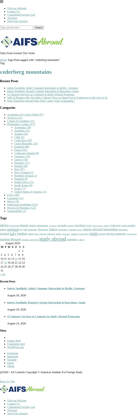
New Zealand (24, 172)
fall (20, 229)
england (13, 229)
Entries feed (14, 340)
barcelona (80, 225)
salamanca (66, 234)
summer (72, 239)
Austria (21, 133)
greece (79, 230)
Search (38, 27)
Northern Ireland (25, 175)
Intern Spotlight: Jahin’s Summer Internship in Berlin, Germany (42, 87)
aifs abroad (14, 225)
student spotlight (30, 239)
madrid (31, 234)
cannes (106, 226)
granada (72, 229)
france (53, 229)
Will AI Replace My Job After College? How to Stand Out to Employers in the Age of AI (57, 97)
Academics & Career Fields (25, 114)
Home (3, 59)
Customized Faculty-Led (21, 14)
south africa (84, 234)
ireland (4, 233)
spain (93, 233)
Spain (20, 188)
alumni (23, 225)
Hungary (22, 162)
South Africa (24, 182)
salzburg (74, 234)
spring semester (116, 233)
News (13, 201)
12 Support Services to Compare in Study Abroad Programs (40, 94)
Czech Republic (26, 143)
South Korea (23, 185)
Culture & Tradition (21, 121)
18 (5, 262)
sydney (81, 239)
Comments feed (16, 343)
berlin (89, 225)
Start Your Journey (17, 21)
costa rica (115, 225)
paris (36, 234)
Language (15, 198)
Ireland (20, 166)
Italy (19, 169)
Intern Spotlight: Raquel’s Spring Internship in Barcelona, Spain (43, 91)
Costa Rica (23, 140)
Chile (19, 137)
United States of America (30, 191)
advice (4, 225)
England (21, 146)
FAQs (13, 194)
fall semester (30, 229)
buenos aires (98, 226)
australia (62, 225)
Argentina (22, 127)
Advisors (12, 17)
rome (58, 233)
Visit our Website (16, 8)
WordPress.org (15, 347)
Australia (22, 130)
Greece (21, 159)
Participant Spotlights (22, 204)
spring (101, 233)
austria (70, 225)
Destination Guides (21, 124)
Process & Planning (21, 207)
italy (13, 233)
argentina (53, 226)
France (20, 149)
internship (110, 229)
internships (123, 230)
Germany (22, 156)
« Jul (2, 274)
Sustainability (16, 211)
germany (63, 229)
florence (43, 229)
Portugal (21, 178)
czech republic (128, 225)
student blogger (10, 239)
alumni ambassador (38, 225)
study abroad (52, 239)
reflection (51, 234)
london (22, 233)
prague (43, 234)
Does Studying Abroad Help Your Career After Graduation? (41, 100)
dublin (3, 229)
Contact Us (13, 11)
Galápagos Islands (26, 153)
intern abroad (92, 229)
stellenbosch (132, 234)
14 (16, 258)
